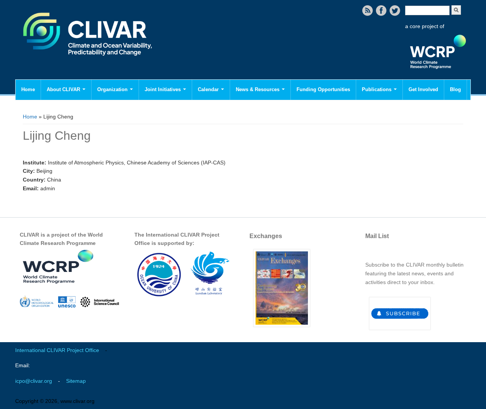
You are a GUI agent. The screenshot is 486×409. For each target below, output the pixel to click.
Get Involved (423, 89)
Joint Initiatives (163, 89)
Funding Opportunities (323, 89)
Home (28, 89)
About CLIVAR (64, 89)
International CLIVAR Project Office (57, 350)
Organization (113, 89)
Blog (455, 89)
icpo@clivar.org (33, 381)
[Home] (88, 61)
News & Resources (258, 89)
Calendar (209, 89)
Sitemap (76, 381)
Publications (377, 89)
